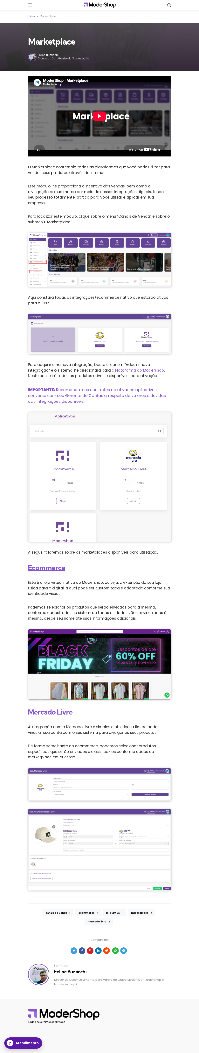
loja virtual (114, 912)
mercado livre (99, 921)
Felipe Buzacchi (48, 55)
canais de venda (58, 912)
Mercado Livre (50, 712)
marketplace (141, 912)
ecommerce (88, 912)
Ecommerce (46, 567)
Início (31, 16)
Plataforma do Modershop (139, 370)
